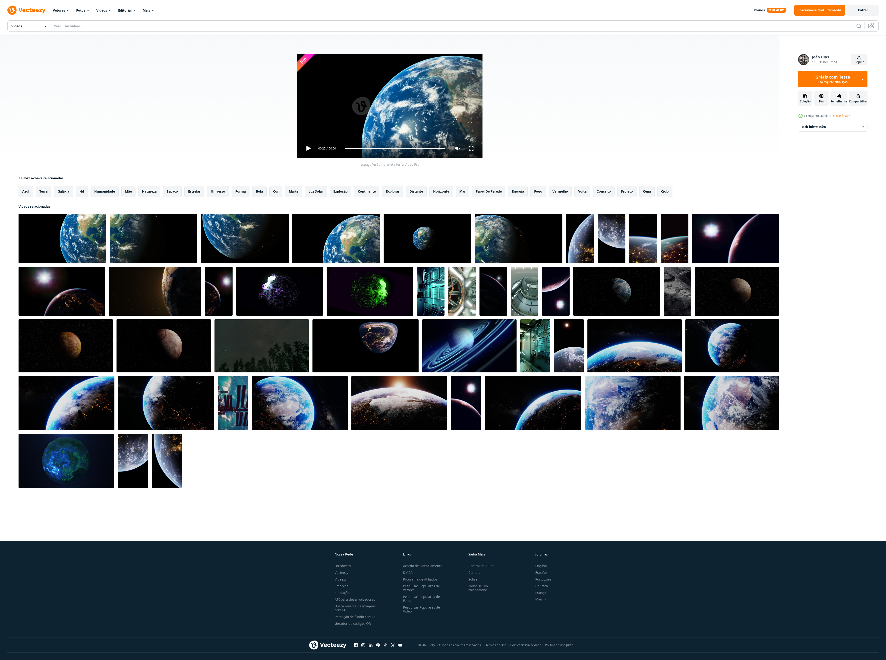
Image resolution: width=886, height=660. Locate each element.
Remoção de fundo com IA (355, 617)
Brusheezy (343, 566)
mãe (128, 191)
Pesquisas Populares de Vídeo (421, 609)
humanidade (104, 191)
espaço (172, 191)
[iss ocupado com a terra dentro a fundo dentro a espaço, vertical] (233, 403)
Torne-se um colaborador (478, 588)
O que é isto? (841, 116)
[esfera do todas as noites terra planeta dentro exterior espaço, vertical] (493, 291)
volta (582, 191)
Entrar (863, 10)
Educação (342, 592)
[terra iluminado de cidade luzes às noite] (643, 238)
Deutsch (541, 586)
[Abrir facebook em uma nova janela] (356, 645)
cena (647, 191)
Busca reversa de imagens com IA (355, 608)
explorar (392, 191)
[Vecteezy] (26, 10)
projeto (627, 191)
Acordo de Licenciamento (422, 566)
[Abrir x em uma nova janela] (393, 645)
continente (367, 191)
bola (259, 191)
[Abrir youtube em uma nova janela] (400, 645)
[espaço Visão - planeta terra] (62, 238)
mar (462, 191)
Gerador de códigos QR (353, 623)
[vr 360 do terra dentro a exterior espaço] (365, 345)
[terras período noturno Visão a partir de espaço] (133, 461)
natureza (149, 191)
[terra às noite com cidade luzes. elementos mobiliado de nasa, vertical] (219, 291)
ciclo (665, 191)
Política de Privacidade (525, 645)
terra (43, 191)
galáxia (63, 191)
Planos (759, 10)
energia (518, 191)
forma (240, 191)
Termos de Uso (496, 645)
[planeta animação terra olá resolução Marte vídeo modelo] (616, 291)
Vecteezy (341, 572)
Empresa (341, 586)
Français (541, 592)
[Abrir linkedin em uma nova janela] (370, 645)
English (541, 566)
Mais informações (814, 127)
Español (541, 572)
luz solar (316, 191)
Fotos (80, 10)
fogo (538, 191)
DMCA (408, 572)
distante (416, 191)
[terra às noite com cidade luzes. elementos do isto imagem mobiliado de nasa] (735, 238)
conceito (604, 191)
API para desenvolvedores (355, 599)
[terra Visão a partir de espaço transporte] (569, 345)
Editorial (125, 10)
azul (25, 191)
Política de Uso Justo (559, 645)
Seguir (859, 62)
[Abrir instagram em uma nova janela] (363, 645)
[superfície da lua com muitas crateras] (677, 291)
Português (543, 579)
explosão (340, 191)
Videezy (341, 579)
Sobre (472, 579)
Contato (474, 572)
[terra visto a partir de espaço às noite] (580, 238)
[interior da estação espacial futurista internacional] (431, 291)
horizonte (441, 191)
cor (276, 191)
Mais (146, 10)
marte (293, 191)
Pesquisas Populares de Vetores (421, 588)
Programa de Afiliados (420, 579)
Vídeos (101, 10)
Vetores (59, 10)
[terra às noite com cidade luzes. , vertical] (466, 403)
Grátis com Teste (832, 79)
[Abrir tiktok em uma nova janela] (385, 645)
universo (218, 191)
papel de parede (489, 191)
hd (81, 191)
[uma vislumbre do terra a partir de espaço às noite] (674, 238)
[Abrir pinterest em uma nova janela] (378, 645)
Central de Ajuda (481, 566)
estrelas (194, 191)
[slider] (394, 148)
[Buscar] (859, 26)
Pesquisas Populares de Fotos (421, 598)
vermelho (560, 191)
